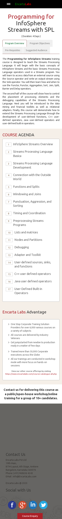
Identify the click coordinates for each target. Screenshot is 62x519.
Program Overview (14, 43)
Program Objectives (40, 43)
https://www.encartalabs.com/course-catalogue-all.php (31, 374)
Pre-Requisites (12, 50)
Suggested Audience (36, 50)
